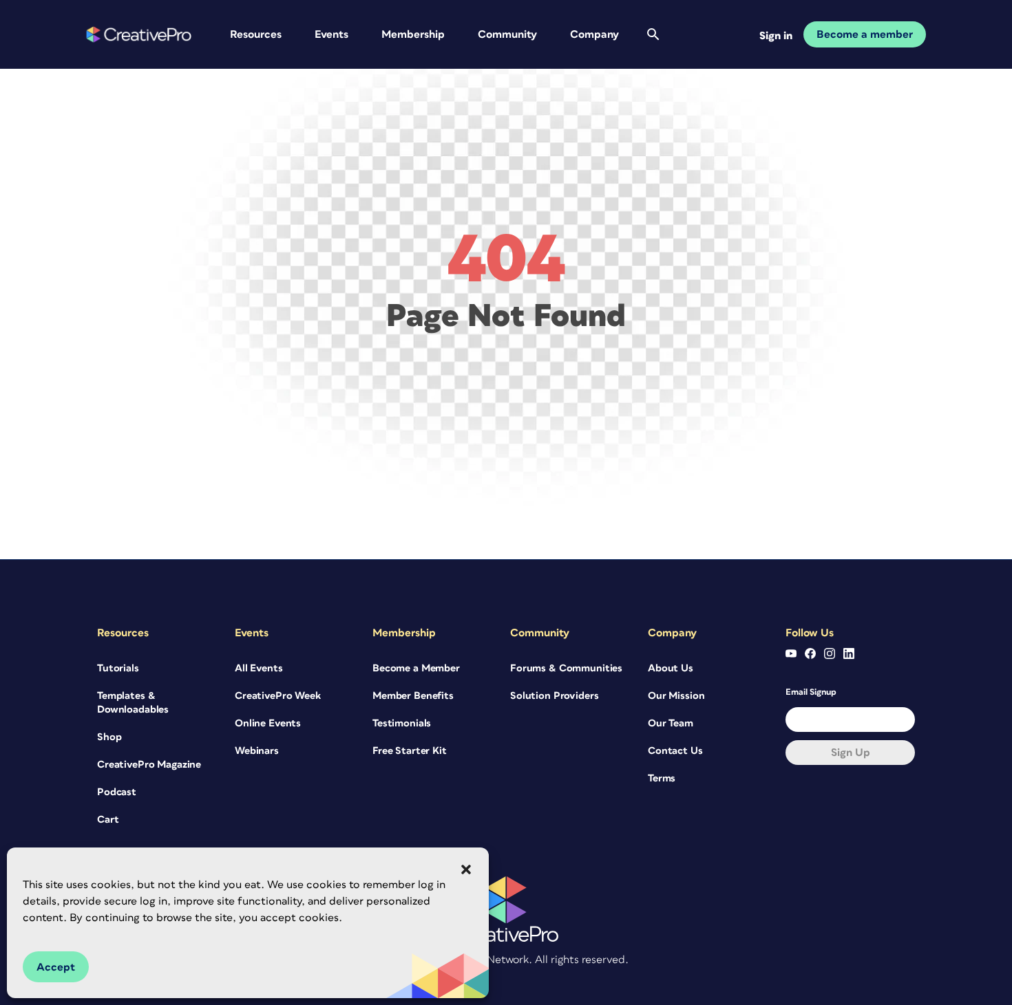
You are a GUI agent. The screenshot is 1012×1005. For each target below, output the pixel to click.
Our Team (670, 723)
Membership (413, 34)
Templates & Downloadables (133, 703)
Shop (109, 737)
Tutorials (118, 668)
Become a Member (416, 668)
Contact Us (675, 751)
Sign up (850, 752)
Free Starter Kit (409, 751)
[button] (466, 869)
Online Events (268, 723)
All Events (259, 668)
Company (594, 34)
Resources (256, 34)
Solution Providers (554, 696)
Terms (661, 778)
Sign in (775, 35)
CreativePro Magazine (149, 764)
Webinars (257, 751)
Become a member (864, 34)
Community (507, 34)
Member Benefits (413, 696)
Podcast (116, 792)
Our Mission (676, 696)
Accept (55, 967)
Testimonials (401, 723)
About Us (670, 668)
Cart (107, 819)
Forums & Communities (566, 668)
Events (331, 34)
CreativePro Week (278, 696)
